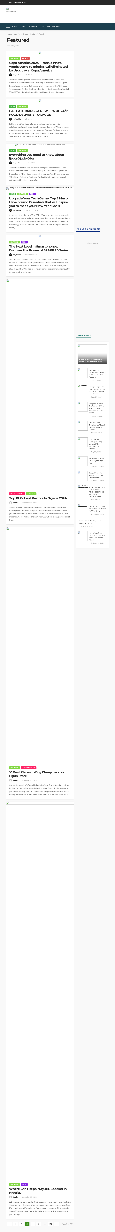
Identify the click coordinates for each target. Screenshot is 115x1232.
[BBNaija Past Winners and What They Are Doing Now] (92, 354)
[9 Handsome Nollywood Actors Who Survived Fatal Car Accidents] (83, 373)
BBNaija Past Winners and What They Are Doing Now (90, 361)
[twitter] (99, 2)
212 (50, 1224)
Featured (15, 58)
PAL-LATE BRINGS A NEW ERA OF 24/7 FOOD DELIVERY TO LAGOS (38, 113)
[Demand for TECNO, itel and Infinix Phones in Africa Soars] (83, 505)
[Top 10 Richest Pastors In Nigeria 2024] (40, 384)
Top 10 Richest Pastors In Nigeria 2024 (37, 498)
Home (14, 27)
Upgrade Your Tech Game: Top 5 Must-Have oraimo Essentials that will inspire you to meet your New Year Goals (38, 202)
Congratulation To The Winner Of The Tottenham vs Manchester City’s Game (96, 408)
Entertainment (17, 494)
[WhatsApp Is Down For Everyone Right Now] (83, 461)
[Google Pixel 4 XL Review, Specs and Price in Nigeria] (83, 476)
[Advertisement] (92, 93)
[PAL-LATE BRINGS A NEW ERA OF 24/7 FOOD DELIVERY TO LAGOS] (40, 100)
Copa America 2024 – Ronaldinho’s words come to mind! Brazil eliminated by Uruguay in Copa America (38, 66)
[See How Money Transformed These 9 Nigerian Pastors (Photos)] (83, 426)
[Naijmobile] (11, 12)
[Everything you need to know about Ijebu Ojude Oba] (40, 145)
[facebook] (96, 2)
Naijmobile (17, 75)
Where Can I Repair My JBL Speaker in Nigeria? (38, 1191)
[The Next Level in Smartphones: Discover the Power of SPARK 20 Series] (40, 236)
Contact (56, 27)
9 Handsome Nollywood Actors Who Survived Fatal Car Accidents (97, 373)
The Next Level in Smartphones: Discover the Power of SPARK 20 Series (38, 248)
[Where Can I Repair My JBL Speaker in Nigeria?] (40, 991)
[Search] (106, 26)
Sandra (15, 502)
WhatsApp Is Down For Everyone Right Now (96, 460)
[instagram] (103, 2)
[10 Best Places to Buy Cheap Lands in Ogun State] (40, 645)
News (22, 27)
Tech (32, 194)
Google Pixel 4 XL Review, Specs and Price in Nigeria (96, 475)
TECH (42, 27)
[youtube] (107, 2)
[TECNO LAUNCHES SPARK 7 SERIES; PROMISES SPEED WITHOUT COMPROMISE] (83, 486)
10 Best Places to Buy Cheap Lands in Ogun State (37, 774)
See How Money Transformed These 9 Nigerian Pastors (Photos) (97, 426)
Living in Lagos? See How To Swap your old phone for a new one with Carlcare (97, 390)
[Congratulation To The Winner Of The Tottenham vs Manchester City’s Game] (83, 407)
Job (48, 27)
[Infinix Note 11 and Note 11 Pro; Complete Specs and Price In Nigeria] (83, 536)
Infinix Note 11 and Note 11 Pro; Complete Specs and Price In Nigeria (97, 536)
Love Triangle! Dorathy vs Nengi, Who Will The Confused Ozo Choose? (95, 444)
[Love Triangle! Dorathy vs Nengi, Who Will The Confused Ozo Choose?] (83, 442)
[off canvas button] (8, 26)
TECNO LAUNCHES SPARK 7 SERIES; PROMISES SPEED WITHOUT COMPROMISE (96, 492)
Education (32, 27)
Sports (25, 58)
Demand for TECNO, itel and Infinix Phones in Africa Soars (97, 508)
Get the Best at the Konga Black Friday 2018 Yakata (90, 522)
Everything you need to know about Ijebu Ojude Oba (36, 156)
